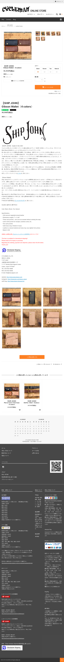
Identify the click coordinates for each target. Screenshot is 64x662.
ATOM (6, 474)
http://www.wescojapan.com (14, 277)
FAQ (3, 19)
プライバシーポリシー (7, 479)
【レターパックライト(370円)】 (21, 234)
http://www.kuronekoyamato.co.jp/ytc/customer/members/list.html (17, 563)
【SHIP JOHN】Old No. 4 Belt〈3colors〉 (32, 402)
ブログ (3, 472)
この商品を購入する (32, 357)
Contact (8, 19)
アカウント (59, 1)
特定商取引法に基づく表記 (55, 93)
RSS (3, 474)
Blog (14, 19)
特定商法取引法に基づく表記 (9, 477)
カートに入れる (48, 87)
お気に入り (8, 77)
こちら (19, 173)
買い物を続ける (56, 364)
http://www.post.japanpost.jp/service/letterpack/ (13, 613)
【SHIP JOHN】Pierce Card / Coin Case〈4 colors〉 (12, 402)
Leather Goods (19, 26)
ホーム (3, 26)
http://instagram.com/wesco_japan (17, 279)
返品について (58, 91)
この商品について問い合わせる (43, 364)
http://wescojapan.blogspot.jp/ (16, 281)
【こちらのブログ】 (19, 200)
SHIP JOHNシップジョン (10, 25)
